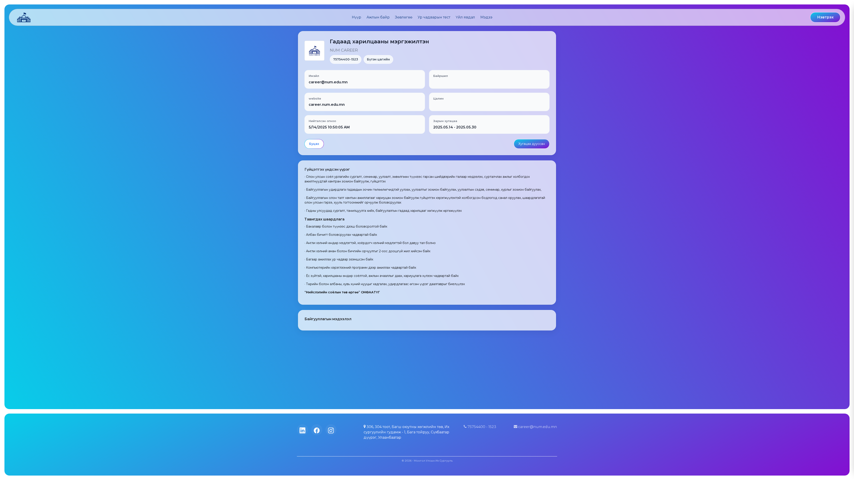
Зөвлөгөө (403, 17)
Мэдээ (486, 17)
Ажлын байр (378, 17)
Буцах (314, 144)
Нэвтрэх (825, 17)
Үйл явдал (465, 17)
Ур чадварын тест (434, 17)
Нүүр (356, 17)
